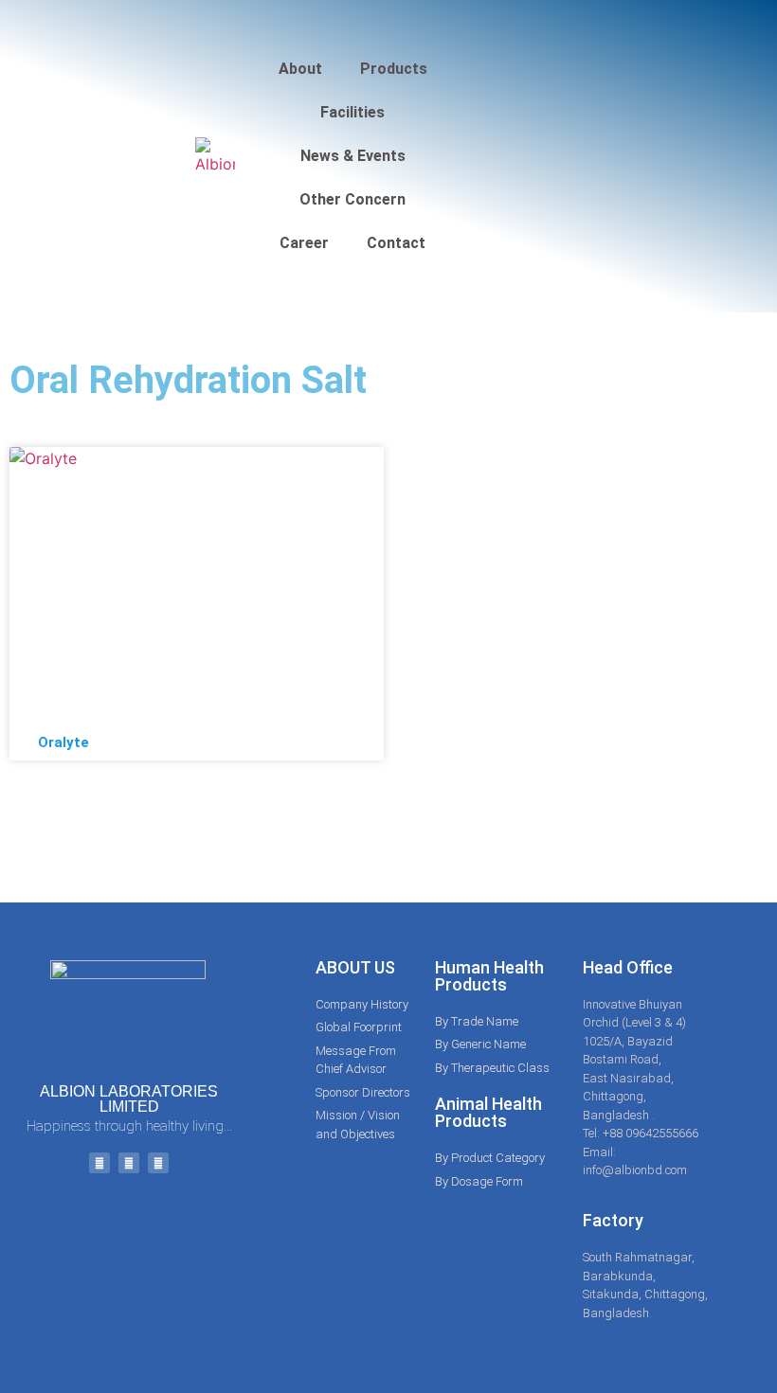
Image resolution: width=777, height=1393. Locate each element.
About (300, 69)
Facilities (352, 112)
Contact (396, 243)
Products (393, 69)
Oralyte (63, 742)
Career (304, 243)
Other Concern (352, 199)
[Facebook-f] (99, 1162)
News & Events (353, 156)
